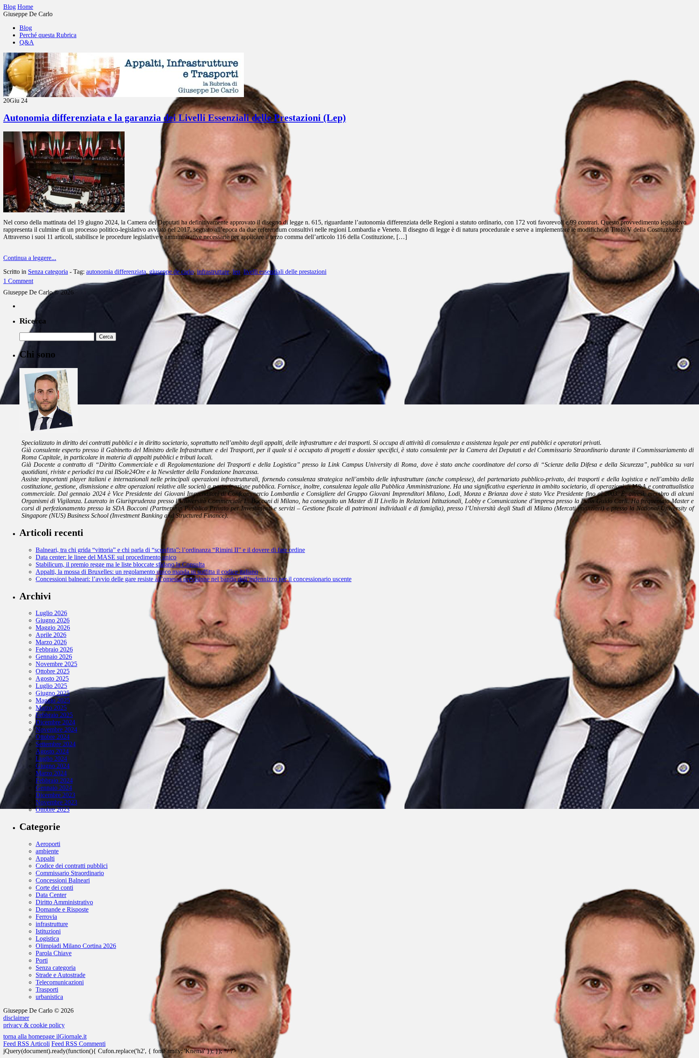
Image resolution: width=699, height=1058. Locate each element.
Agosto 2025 (52, 678)
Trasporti (47, 989)
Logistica (47, 938)
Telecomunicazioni (60, 982)
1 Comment (18, 280)
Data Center (51, 894)
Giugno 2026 (53, 620)
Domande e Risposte (62, 909)
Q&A (26, 42)
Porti (42, 960)
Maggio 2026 (53, 627)
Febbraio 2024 (54, 780)
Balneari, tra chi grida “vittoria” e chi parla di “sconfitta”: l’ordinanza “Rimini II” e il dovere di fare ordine (170, 549)
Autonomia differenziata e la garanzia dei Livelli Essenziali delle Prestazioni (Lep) (174, 117)
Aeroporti (48, 843)
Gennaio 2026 (54, 656)
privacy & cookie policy (34, 1025)
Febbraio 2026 (54, 649)
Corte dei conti (54, 887)
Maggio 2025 (53, 700)
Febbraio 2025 (54, 714)
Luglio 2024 (51, 758)
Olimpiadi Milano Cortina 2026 (76, 945)
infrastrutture (213, 271)
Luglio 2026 (51, 612)
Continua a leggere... (29, 257)
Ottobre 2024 (53, 736)
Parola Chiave (54, 953)
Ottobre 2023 (53, 809)
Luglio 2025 (51, 685)
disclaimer (16, 1017)
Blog (25, 27)
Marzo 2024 (51, 773)
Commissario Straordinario (70, 873)
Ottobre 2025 (53, 671)
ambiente (47, 851)
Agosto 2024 (52, 751)
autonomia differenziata (116, 271)
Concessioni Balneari (63, 880)
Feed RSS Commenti (78, 1043)
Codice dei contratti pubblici (72, 865)
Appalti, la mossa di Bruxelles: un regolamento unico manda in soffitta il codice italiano (147, 571)
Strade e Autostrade (60, 974)
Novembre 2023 (56, 802)
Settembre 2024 (56, 744)
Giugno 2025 (53, 693)
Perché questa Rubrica (47, 35)
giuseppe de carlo (171, 271)
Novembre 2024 (56, 729)
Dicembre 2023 (55, 794)
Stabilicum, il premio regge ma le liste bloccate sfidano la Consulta (120, 564)
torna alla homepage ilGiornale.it (45, 1036)
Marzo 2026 (51, 642)
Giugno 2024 (53, 765)
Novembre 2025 (56, 663)
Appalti (45, 858)
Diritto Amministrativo (64, 902)
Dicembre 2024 (55, 722)
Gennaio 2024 (54, 787)
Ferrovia (46, 916)
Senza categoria (48, 271)
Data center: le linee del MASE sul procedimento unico (106, 557)
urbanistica (49, 996)
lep (236, 271)
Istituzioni (48, 931)
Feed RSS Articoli (26, 1043)
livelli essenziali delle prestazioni (285, 271)
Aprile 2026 (51, 634)
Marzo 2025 (51, 707)
